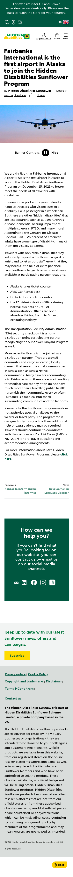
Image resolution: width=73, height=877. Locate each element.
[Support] (16, 582)
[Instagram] (43, 582)
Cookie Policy (38, 674)
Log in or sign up (43, 39)
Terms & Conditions (19, 688)
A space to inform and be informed (20, 488)
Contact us (13, 698)
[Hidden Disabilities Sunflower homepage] (17, 36)
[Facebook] (34, 582)
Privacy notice (15, 674)
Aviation (20, 95)
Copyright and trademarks (24, 681)
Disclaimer (54, 681)
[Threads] (52, 582)
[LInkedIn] (25, 582)
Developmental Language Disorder (56, 488)
